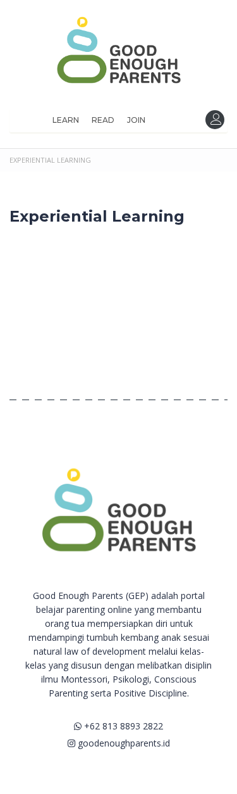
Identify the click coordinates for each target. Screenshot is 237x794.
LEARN (65, 120)
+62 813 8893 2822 (122, 726)
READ (103, 120)
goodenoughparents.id (122, 743)
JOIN (136, 120)
